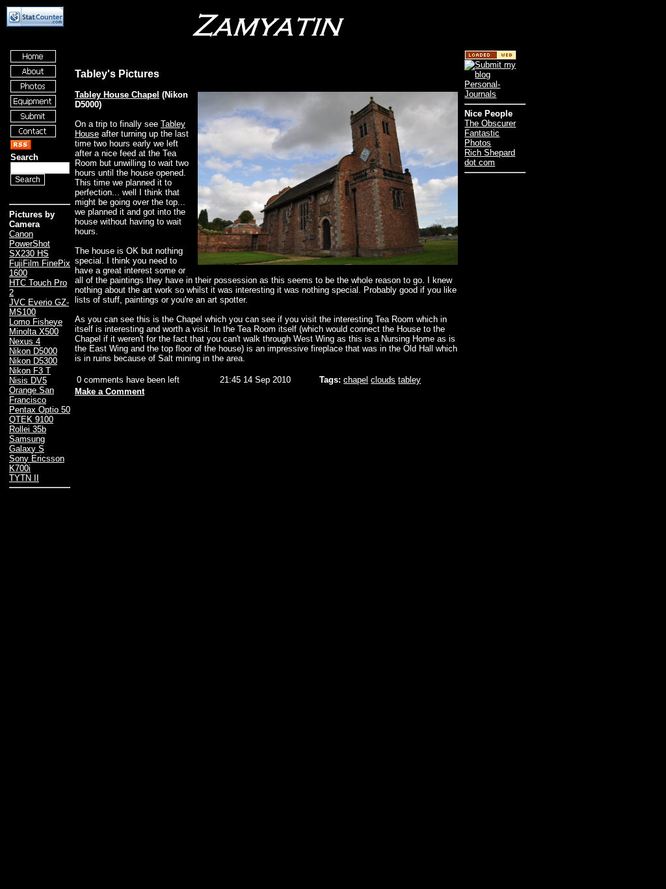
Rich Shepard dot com (489, 157)
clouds (383, 380)
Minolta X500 (34, 331)
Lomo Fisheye (35, 322)
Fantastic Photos (482, 138)
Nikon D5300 (33, 361)
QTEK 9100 (31, 419)
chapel (355, 380)
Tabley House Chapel (117, 95)
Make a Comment (109, 391)
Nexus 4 (24, 341)
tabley (409, 380)
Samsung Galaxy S (27, 444)
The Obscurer (490, 123)
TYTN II (24, 478)
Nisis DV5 (28, 380)
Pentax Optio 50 (39, 410)
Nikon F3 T (30, 371)
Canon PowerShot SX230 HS (29, 243)
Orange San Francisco (31, 395)
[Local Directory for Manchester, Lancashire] (490, 57)
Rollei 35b (27, 429)
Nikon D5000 (33, 351)
